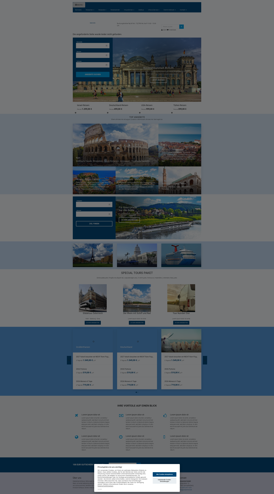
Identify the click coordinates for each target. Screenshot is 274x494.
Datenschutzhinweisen (105, 486)
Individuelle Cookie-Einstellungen (164, 480)
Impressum (100, 489)
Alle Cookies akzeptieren (164, 474)
